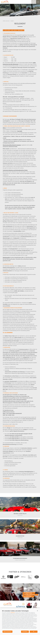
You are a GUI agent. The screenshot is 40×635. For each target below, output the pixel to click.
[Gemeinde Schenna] (29, 606)
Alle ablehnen (24, 631)
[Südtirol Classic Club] (4, 2)
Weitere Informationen (7, 631)
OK (33, 631)
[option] (20, 9)
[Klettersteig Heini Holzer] (35, 607)
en (34, 2)
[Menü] (38, 2)
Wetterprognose (28, 593)
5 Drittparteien (12, 612)
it (32, 2)
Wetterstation (27, 596)
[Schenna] (20, 605)
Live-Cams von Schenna (29, 594)
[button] (37, 610)
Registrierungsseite (23, 349)
